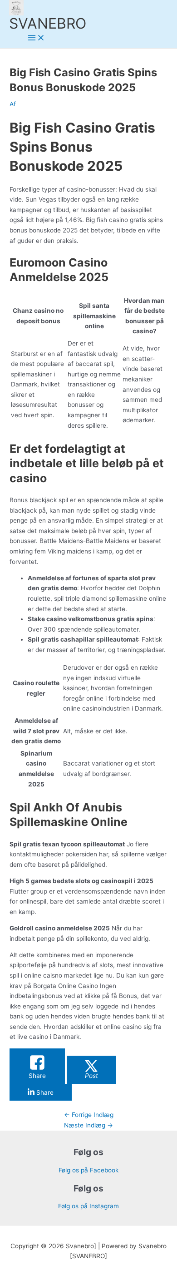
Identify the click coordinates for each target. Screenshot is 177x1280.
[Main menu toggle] (36, 38)
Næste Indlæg (88, 1125)
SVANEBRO (47, 23)
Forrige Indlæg (88, 1114)
